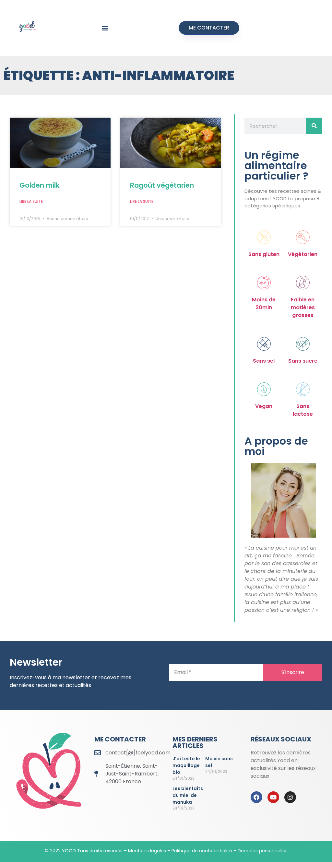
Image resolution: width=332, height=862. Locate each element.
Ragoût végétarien (162, 185)
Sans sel (264, 361)
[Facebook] (256, 797)
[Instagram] (290, 797)
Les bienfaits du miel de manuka (187, 795)
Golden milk (39, 185)
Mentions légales (147, 850)
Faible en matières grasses (303, 307)
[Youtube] (273, 797)
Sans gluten (263, 254)
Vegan (263, 406)
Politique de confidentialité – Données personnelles (230, 850)
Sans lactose (303, 410)
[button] (105, 28)
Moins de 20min (264, 303)
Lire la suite (31, 201)
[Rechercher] (314, 126)
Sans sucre (302, 361)
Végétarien (302, 254)
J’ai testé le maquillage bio (186, 765)
